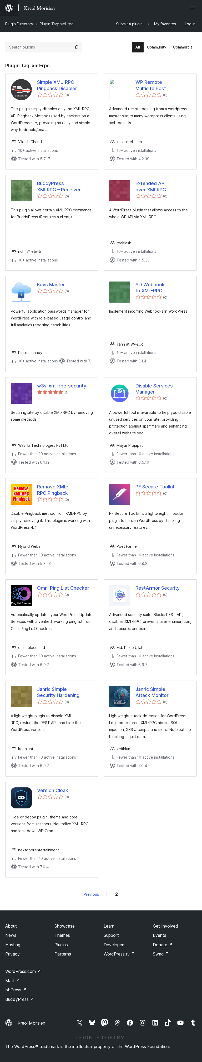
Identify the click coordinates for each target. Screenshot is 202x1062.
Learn (109, 926)
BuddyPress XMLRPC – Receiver (59, 186)
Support (111, 935)
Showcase (64, 926)
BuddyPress (19, 999)
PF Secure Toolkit (155, 486)
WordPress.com (23, 971)
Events (159, 935)
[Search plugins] (76, 47)
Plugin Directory (19, 24)
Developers (114, 944)
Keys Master (51, 284)
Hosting (12, 944)
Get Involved (165, 926)
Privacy (12, 954)
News (10, 935)
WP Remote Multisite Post (150, 85)
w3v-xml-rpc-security (61, 386)
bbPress (16, 989)
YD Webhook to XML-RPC (150, 287)
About (11, 926)
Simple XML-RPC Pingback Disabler (57, 85)
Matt (12, 980)
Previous (91, 894)
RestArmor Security (157, 588)
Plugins (61, 944)
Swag (161, 954)
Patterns (62, 954)
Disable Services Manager (154, 389)
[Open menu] (193, 8)
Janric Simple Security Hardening (58, 692)
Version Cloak (52, 790)
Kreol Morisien (31, 1023)
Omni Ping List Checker (63, 588)
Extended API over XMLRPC (150, 186)
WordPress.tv (119, 954)
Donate (163, 944)
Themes (62, 935)
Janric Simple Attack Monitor (152, 692)
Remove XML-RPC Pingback (52, 490)
